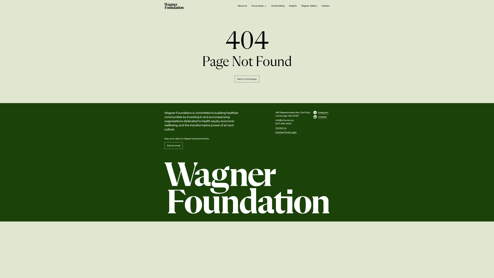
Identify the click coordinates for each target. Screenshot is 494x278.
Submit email (173, 145)
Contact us (280, 128)
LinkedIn (322, 116)
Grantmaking (278, 6)
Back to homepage (247, 79)
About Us (242, 6)
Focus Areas (257, 6)
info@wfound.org (284, 120)
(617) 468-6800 (283, 123)
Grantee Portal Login (286, 132)
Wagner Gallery (309, 6)
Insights (293, 6)
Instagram (323, 112)
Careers (325, 6)
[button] (265, 6)
